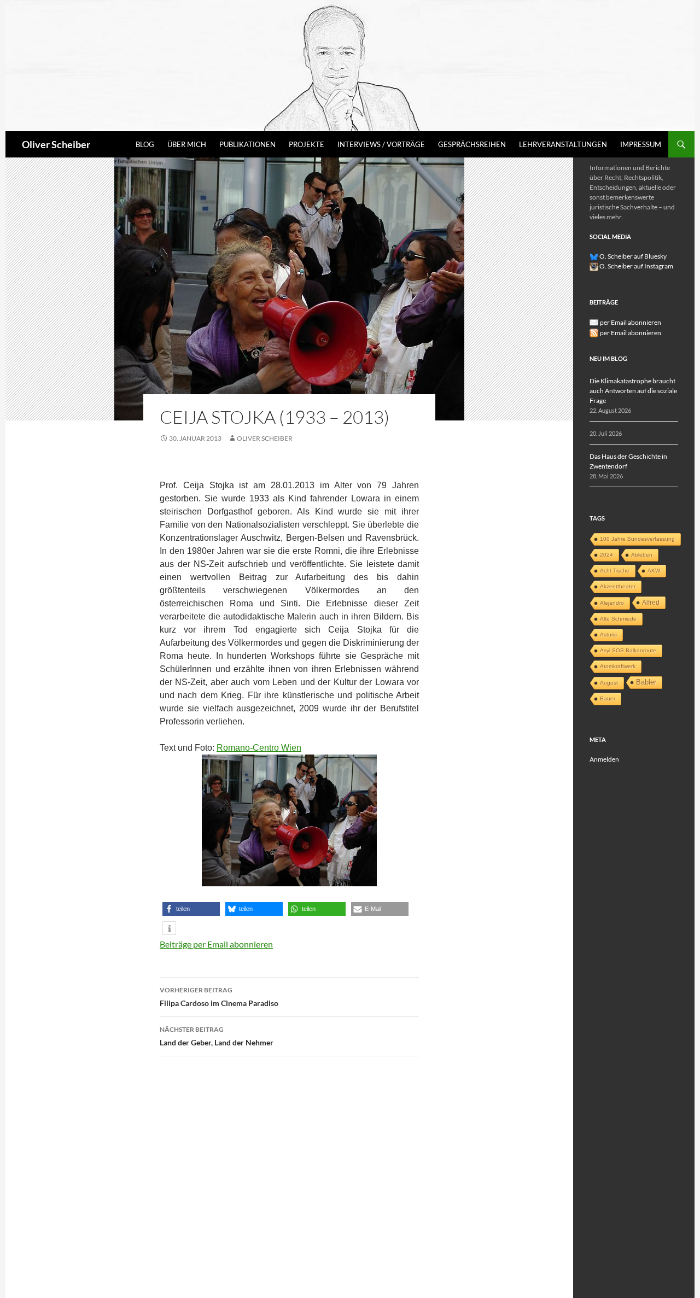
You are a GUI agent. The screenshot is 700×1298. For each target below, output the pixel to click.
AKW (654, 571)
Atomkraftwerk (617, 666)
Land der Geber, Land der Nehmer (216, 1036)
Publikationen (247, 144)
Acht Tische (614, 571)
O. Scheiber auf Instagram (635, 266)
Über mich (186, 144)
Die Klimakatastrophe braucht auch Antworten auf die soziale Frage (633, 391)
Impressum (640, 144)
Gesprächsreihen (472, 144)
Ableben (641, 555)
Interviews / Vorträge (381, 144)
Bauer (607, 698)
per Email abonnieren (630, 322)
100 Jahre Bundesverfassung (637, 539)
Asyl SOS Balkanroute (628, 650)
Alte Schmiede (618, 619)
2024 (606, 555)
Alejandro (612, 603)
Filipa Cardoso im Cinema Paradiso (219, 997)
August (609, 683)
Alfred (651, 602)
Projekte (306, 144)
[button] (191, 909)
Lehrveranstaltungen (563, 144)
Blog (145, 144)
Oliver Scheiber (56, 144)
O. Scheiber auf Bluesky (632, 256)
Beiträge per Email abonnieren (216, 944)
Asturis (608, 635)
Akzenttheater (617, 586)
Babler (646, 682)
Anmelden (604, 759)
